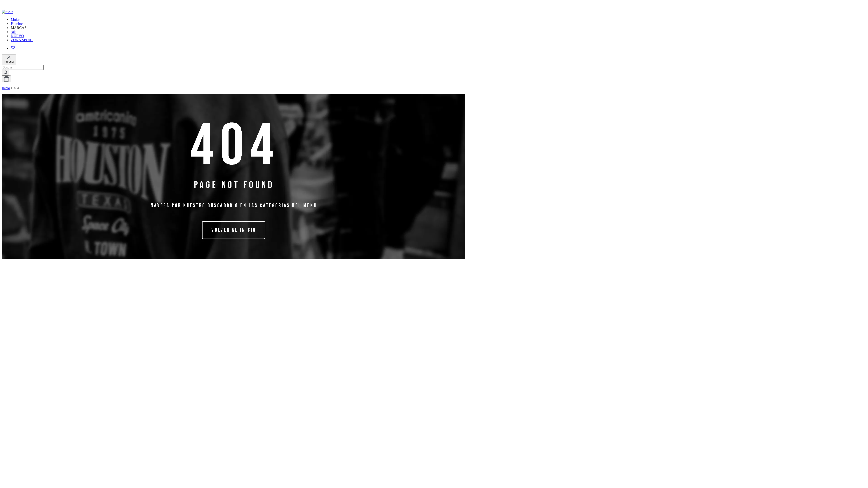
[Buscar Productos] (5, 72)
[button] (434, 4)
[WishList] (438, 48)
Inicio (6, 88)
